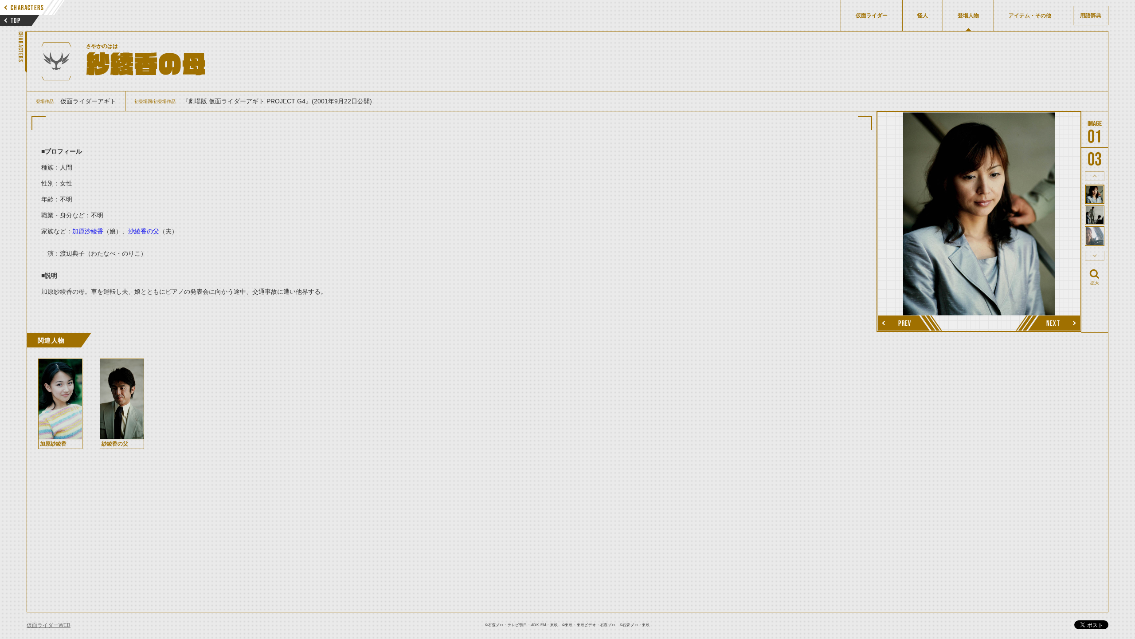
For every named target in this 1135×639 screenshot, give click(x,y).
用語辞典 (1090, 15)
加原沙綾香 (87, 231)
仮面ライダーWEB (48, 625)
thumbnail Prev (1094, 176)
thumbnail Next (1094, 255)
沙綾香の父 (143, 231)
